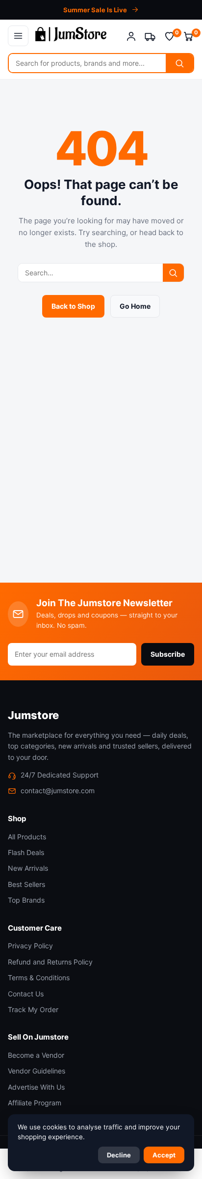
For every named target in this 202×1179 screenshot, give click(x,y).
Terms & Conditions (39, 977)
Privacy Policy (30, 945)
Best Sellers (26, 884)
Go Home (135, 306)
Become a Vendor (36, 1055)
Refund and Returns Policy (50, 962)
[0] (169, 36)
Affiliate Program (34, 1103)
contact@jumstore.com (58, 790)
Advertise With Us (36, 1087)
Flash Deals (26, 852)
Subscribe (168, 654)
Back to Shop (73, 306)
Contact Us (26, 994)
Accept (164, 1155)
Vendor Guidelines (36, 1071)
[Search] (179, 63)
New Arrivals (28, 868)
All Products (27, 836)
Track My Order (33, 1009)
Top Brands (26, 900)
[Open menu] (18, 36)
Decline (119, 1155)
